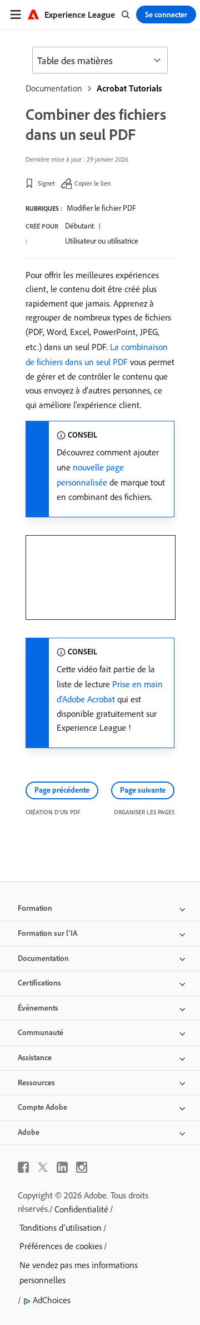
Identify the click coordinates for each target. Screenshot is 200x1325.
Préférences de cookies (60, 1245)
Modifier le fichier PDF (101, 208)
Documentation (54, 88)
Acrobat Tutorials (129, 88)
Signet (46, 183)
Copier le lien (92, 183)
